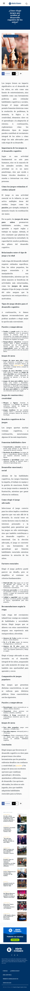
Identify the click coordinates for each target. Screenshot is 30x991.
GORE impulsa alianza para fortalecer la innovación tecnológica (9, 917)
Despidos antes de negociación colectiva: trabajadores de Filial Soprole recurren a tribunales (9, 863)
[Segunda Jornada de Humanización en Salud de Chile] (22, 884)
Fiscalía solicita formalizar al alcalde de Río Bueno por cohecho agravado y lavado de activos (9, 818)
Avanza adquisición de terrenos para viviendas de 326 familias (9, 873)
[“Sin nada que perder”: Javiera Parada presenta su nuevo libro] (22, 839)
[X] (17, 955)
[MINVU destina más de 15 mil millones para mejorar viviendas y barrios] (22, 850)
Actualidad (6, 814)
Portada (5, 881)
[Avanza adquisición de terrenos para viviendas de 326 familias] (22, 873)
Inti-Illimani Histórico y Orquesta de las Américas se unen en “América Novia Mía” (9, 895)
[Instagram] (15, 955)
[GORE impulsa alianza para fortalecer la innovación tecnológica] (22, 916)
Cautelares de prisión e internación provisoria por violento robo (9, 829)
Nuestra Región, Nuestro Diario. (20, 987)
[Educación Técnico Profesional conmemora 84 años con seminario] (22, 905)
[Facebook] (12, 955)
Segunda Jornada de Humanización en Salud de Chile (8, 884)
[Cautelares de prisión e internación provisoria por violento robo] (22, 829)
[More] (21, 73)
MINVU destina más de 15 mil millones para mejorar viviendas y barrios (8, 851)
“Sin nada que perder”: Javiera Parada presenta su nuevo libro (8, 840)
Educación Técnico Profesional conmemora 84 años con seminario (8, 906)
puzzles (19, 765)
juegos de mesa (18, 365)
